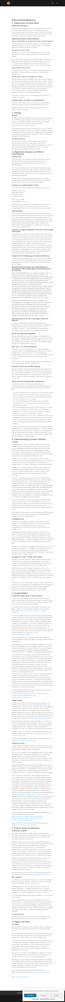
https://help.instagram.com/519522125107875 (23, 818)
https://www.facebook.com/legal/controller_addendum (25, 673)
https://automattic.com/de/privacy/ (42, 874)
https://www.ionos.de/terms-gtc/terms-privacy (23, 125)
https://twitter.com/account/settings (23, 740)
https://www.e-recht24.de (22, 977)
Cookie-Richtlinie (35, 999)
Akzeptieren (30, 995)
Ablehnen (43, 995)
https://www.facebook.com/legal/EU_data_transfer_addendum (27, 693)
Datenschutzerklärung (44, 999)
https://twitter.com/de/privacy (44, 718)
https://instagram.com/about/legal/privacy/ (27, 825)
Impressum (52, 999)
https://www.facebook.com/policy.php (21, 697)
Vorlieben (56, 995)
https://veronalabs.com (33, 883)
